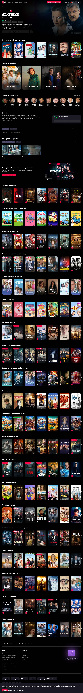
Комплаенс (4, 667)
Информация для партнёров (8, 657)
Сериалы (24, 655)
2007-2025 (6, 20)
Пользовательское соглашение (9, 661)
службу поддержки (20, 690)
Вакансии (4, 653)
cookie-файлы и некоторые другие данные (52, 685)
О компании (5, 652)
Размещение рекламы (7, 659)
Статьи (23, 659)
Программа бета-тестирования (9, 655)
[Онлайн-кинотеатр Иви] (4, 2)
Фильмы (24, 653)
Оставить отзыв (5, 669)
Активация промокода (27, 661)
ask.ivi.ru (44, 663)
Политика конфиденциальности (9, 662)
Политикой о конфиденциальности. (10, 687)
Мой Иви (24, 652)
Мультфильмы (25, 657)
